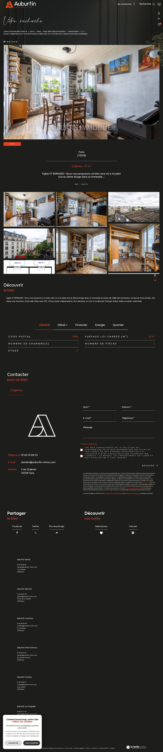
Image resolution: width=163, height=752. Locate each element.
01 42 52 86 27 (21, 682)
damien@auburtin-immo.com (38, 462)
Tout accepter (31, 743)
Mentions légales (79, 748)
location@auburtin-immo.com (27, 626)
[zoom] (29, 226)
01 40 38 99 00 (22, 623)
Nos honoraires (58, 748)
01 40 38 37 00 (21, 653)
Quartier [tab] (118, 325)
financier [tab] (81, 325)
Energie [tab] (100, 325)
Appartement (73, 31)
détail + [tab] (62, 325)
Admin (88, 748)
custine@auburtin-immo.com (27, 684)
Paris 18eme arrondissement (54, 31)
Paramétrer (13, 743)
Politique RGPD (103, 748)
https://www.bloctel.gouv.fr (133, 488)
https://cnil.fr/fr (146, 482)
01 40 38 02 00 (22, 594)
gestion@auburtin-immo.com (27, 596)
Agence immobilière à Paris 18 (15, 31)
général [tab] (44, 325)
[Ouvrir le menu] (159, 4)
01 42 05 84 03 (29, 455)
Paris (39, 31)
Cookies (112, 748)
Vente (32, 31)
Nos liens (95, 748)
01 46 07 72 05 (21, 711)
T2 (82, 31)
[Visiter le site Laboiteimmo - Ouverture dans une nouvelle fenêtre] (136, 747)
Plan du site (68, 748)
